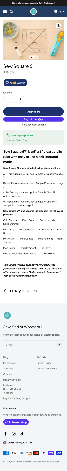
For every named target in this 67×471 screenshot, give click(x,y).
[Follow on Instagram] (14, 434)
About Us (8, 368)
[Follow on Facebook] (5, 434)
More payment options (33, 124)
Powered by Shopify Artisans (46, 461)
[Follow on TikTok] (22, 434)
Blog (5, 357)
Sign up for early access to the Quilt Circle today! (33, 3)
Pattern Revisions (12, 379)
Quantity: (8, 92)
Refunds (41, 357)
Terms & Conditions (47, 368)
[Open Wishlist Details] (56, 11)
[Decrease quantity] (7, 99)
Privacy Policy (44, 362)
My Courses (9, 362)
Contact (7, 374)
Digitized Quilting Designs (16, 398)
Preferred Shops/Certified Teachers (12, 389)
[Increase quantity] (20, 99)
